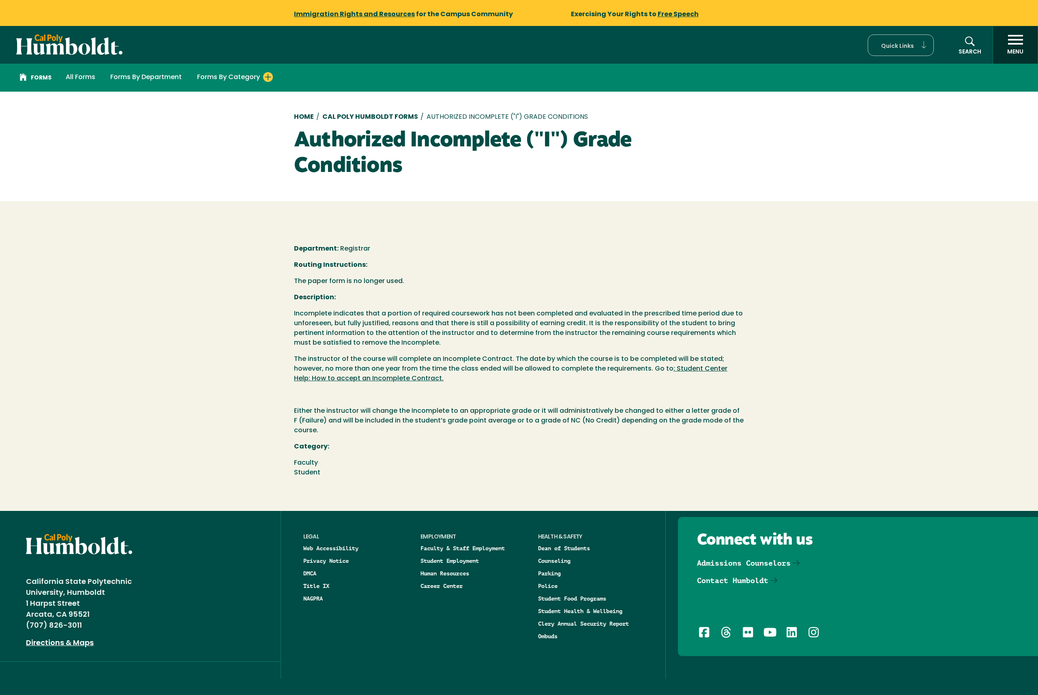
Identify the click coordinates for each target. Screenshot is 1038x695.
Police (548, 586)
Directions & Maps (60, 643)
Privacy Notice (326, 561)
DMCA (309, 573)
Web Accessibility (330, 548)
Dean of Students (564, 548)
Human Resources (444, 573)
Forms (41, 78)
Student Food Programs (572, 598)
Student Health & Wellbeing (580, 611)
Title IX (316, 586)
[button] (901, 45)
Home (304, 117)
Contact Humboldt (732, 580)
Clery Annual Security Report (583, 623)
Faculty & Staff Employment (462, 548)
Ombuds (548, 636)
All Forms (80, 77)
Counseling (554, 561)
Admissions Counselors (744, 563)
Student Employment (449, 561)
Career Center (441, 586)
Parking (549, 573)
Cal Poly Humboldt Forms (370, 117)
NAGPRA (313, 598)
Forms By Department (146, 77)
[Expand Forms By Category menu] (268, 77)
